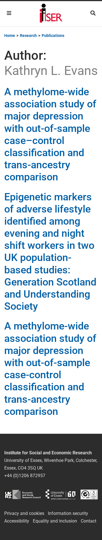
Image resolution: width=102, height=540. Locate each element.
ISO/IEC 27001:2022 (89, 494)
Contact (88, 521)
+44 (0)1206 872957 (24, 475)
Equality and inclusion (55, 521)
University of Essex (60, 494)
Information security (68, 513)
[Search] (93, 13)
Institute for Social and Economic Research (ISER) (51, 14)
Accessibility (16, 521)
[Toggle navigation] (9, 13)
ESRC (22, 494)
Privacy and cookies (24, 513)
